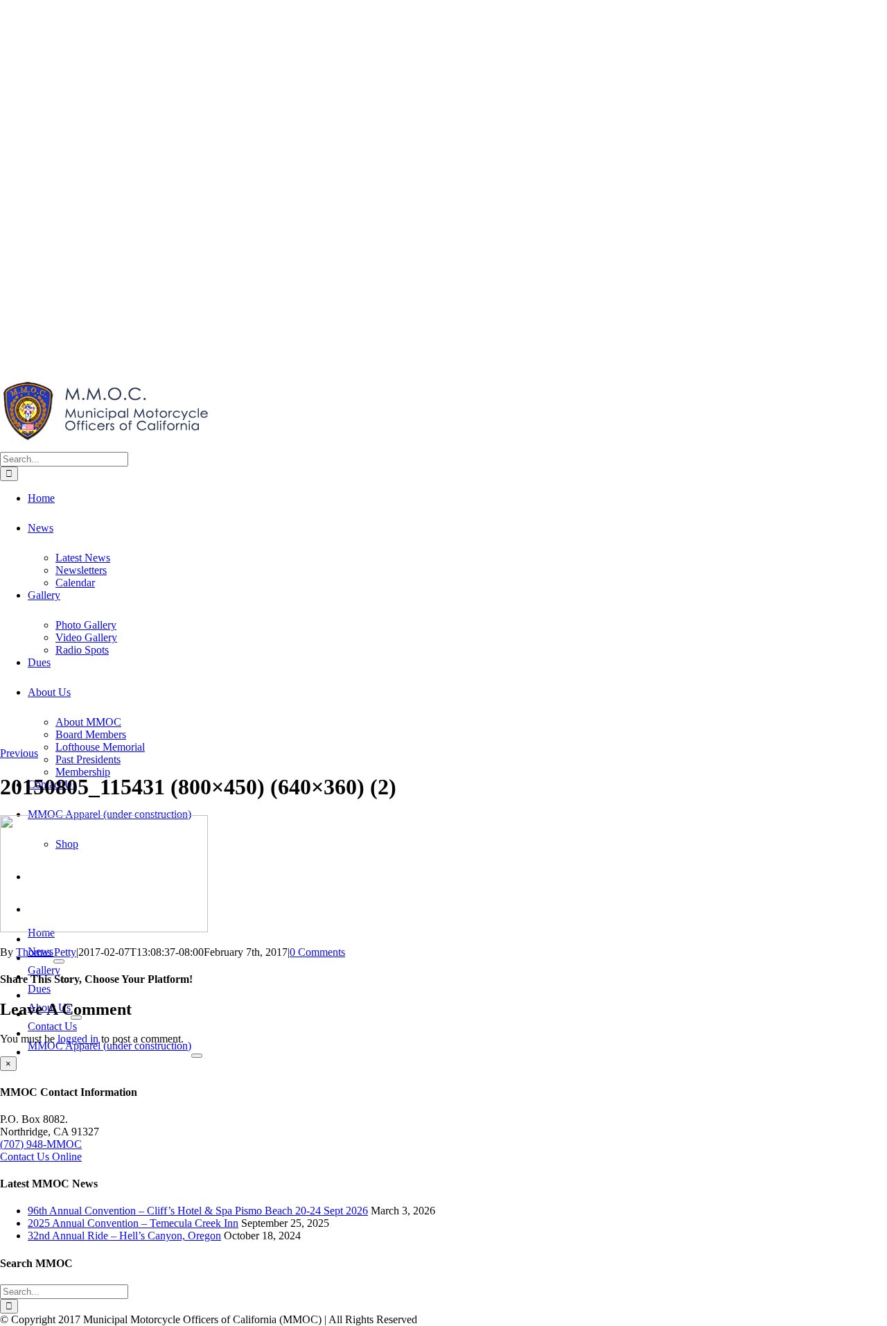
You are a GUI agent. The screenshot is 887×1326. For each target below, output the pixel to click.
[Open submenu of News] (58, 961)
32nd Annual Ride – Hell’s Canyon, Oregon (124, 1235)
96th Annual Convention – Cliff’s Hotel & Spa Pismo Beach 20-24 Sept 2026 (198, 1210)
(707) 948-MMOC (41, 1144)
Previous (19, 753)
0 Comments (317, 952)
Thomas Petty (46, 952)
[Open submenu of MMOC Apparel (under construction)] (196, 1056)
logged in (78, 1039)
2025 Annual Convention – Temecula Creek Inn (133, 1223)
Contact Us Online (41, 1156)
